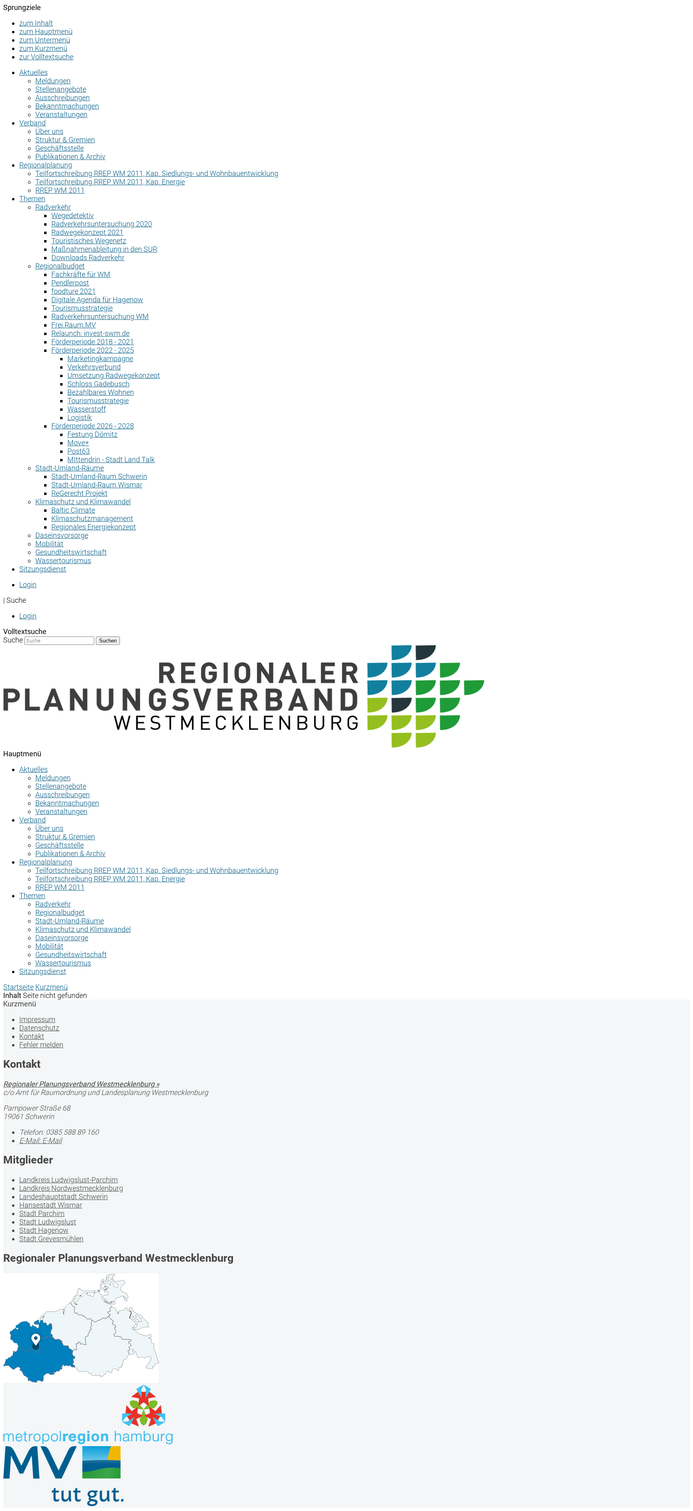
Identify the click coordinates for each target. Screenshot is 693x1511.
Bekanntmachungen (67, 106)
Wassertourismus (63, 560)
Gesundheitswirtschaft (71, 552)
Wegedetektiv (72, 215)
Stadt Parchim (42, 1213)
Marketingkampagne (100, 358)
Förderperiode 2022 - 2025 (92, 350)
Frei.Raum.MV (73, 325)
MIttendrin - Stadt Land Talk (111, 459)
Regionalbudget (60, 266)
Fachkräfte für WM (80, 274)
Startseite (18, 987)
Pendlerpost (70, 283)
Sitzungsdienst (42, 569)
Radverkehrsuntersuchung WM (100, 316)
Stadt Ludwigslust (47, 1222)
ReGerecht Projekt (79, 493)
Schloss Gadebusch (98, 384)
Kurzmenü (51, 987)
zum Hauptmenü (46, 31)
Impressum (37, 1019)
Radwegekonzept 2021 (87, 232)
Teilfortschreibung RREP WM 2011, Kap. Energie (110, 182)
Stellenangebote (60, 89)
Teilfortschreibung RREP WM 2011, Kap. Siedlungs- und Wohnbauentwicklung (156, 173)
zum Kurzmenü (43, 48)
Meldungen (53, 81)
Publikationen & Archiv (70, 156)
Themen (32, 198)
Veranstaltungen (61, 114)
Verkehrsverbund (94, 367)
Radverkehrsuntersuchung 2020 (101, 224)
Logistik (79, 417)
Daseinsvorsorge (61, 535)
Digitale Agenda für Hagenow (97, 299)
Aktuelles (33, 72)
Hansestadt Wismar (50, 1205)
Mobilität (49, 543)
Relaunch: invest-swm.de (90, 333)
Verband (32, 123)
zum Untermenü (44, 40)
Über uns (49, 131)
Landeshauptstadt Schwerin (63, 1196)
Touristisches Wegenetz (88, 240)
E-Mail (40, 1140)
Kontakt (31, 1036)
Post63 (78, 451)
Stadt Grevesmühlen (51, 1238)
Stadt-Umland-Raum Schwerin (99, 476)
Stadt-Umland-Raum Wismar (96, 485)
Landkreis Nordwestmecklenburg (71, 1188)
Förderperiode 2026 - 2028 (92, 426)
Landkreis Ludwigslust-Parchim (68, 1180)
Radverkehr (53, 207)
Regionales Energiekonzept (93, 527)
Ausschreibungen (62, 97)
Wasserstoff (86, 409)
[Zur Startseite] (243, 745)
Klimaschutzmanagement (92, 518)
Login (27, 584)
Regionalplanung (45, 165)
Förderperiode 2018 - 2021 (92, 341)
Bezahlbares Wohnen (100, 392)
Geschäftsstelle (59, 148)
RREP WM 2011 (60, 190)
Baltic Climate (73, 510)
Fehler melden (41, 1044)
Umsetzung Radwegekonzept (113, 375)
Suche (13, 640)
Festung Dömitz (92, 434)
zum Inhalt (36, 23)
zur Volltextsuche (46, 57)
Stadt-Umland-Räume (69, 468)
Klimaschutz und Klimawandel (83, 501)
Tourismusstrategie (82, 308)
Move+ (78, 442)
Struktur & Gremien (65, 139)
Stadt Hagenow (44, 1230)
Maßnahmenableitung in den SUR (104, 249)
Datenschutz (39, 1028)
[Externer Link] (346, 1415)
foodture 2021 (73, 291)
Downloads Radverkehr (87, 257)
